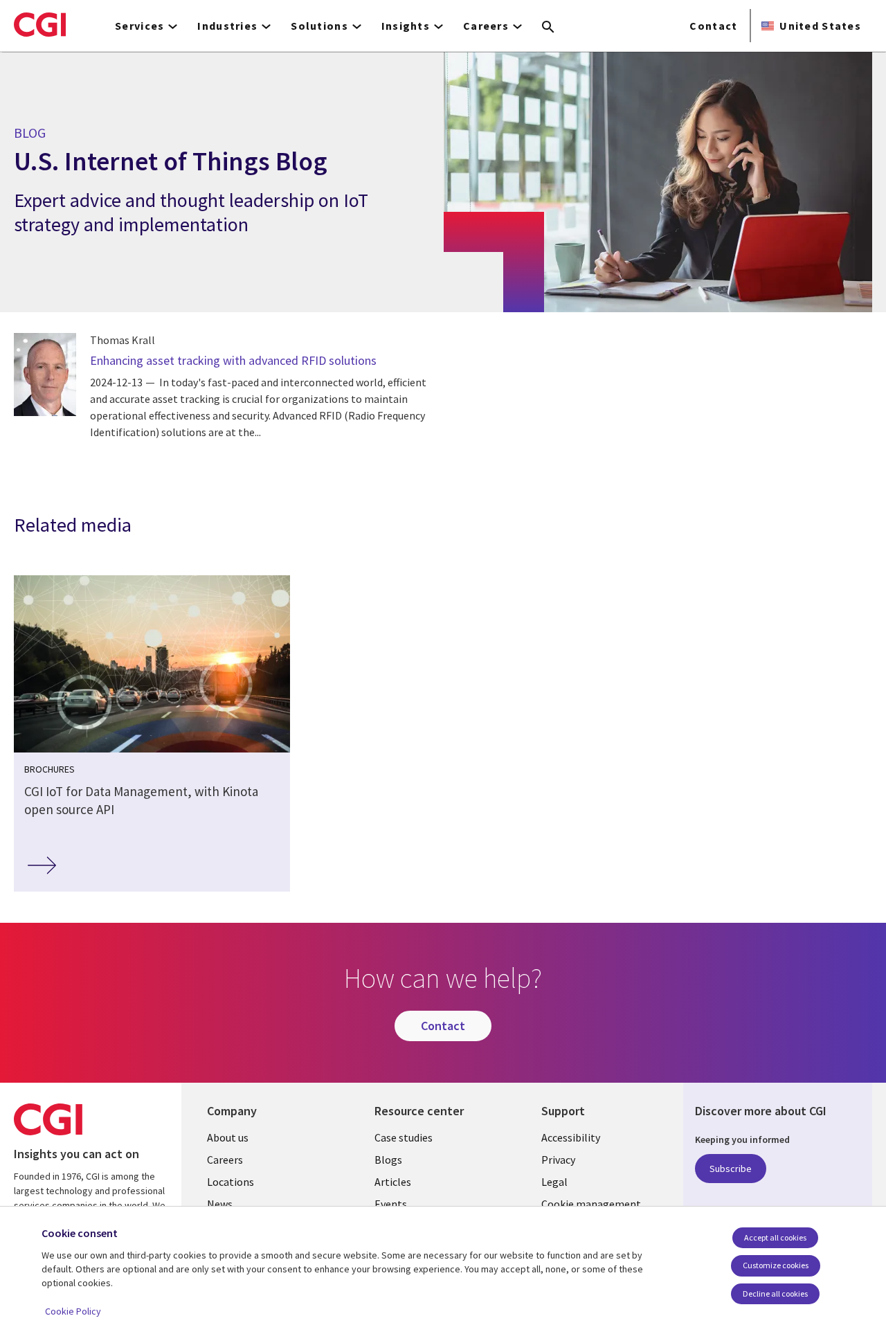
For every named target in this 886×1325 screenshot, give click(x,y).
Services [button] (139, 26)
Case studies (403, 1137)
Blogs (388, 1159)
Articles (392, 1182)
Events (390, 1204)
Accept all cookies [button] (775, 1237)
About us (227, 1137)
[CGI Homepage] (40, 24)
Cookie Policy (73, 1311)
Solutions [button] (319, 26)
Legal (554, 1182)
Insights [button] (405, 26)
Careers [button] (486, 26)
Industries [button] (227, 26)
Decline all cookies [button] (775, 1293)
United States (820, 26)
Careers (225, 1159)
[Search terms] (548, 27)
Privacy (558, 1159)
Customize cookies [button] (775, 1265)
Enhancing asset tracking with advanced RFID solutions (233, 360)
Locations (230, 1182)
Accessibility (570, 1137)
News (220, 1204)
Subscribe (730, 1168)
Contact (713, 26)
